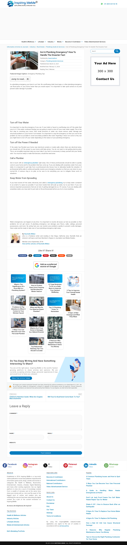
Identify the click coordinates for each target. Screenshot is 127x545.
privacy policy (64, 526)
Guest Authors (52, 58)
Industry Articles (13, 518)
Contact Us (51, 500)
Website (13, 442)
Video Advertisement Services (94, 42)
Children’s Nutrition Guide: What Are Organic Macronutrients (26, 397)
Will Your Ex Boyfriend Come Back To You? (64, 397)
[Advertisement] (63, 24)
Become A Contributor (73, 42)
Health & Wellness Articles (16, 515)
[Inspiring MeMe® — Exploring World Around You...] (22, 3)
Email (69, 255)
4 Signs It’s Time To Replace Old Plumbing (101, 518)
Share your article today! (21, 378)
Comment (14, 413)
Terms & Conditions (54, 516)
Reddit (61, 255)
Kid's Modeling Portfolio (16, 531)
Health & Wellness (28, 42)
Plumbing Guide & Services (54, 61)
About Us (50, 497)
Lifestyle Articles (13, 522)
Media (59, 42)
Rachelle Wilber (30, 234)
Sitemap (49, 513)
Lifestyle (41, 42)
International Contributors (56, 480)
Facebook (22, 255)
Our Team (50, 510)
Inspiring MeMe (59, 543)
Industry (50, 42)
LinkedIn (37, 255)
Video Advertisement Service (57, 487)
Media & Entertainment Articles (18, 525)
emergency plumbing (55, 183)
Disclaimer (50, 503)
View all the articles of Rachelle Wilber (36, 244)
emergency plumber (31, 163)
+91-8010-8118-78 (110, 4)
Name (12, 433)
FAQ (48, 506)
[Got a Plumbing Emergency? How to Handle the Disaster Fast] (24, 60)
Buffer (53, 255)
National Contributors (54, 483)
